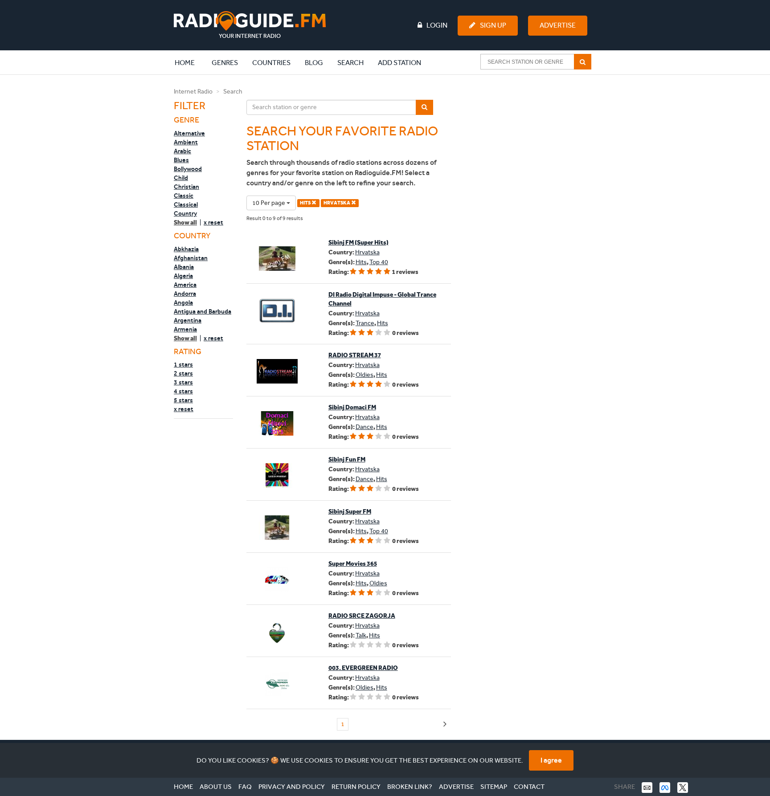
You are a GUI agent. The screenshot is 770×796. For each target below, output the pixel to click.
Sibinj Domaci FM (352, 407)
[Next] (445, 724)
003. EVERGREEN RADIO (363, 668)
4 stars (183, 391)
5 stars (183, 400)
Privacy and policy (291, 787)
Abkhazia (186, 249)
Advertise (558, 25)
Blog (314, 62)
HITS (305, 203)
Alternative (189, 133)
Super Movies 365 (352, 563)
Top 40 (378, 262)
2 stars (183, 373)
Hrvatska (367, 252)
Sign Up (493, 25)
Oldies (364, 375)
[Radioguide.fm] (250, 24)
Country (185, 213)
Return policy (356, 787)
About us (216, 787)
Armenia (185, 329)
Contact (529, 787)
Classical (186, 204)
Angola (183, 302)
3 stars (183, 382)
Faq (245, 787)
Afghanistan (191, 257)
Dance (364, 427)
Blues (181, 159)
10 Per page (269, 203)
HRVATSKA (337, 203)
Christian (186, 186)
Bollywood (188, 168)
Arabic (182, 151)
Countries (271, 62)
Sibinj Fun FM (346, 459)
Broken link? (409, 787)
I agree (551, 760)
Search (350, 62)
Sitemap (493, 787)
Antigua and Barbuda (202, 311)
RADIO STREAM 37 (354, 355)
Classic (183, 195)
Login (436, 25)
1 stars (183, 364)
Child (181, 177)
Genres (225, 62)
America (185, 284)
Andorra (185, 293)
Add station (399, 62)
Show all (185, 222)
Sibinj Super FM (349, 511)
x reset (213, 222)
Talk (361, 635)
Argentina (187, 320)
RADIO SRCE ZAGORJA (361, 616)
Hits (361, 262)
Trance (365, 323)
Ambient (186, 142)
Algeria (183, 275)
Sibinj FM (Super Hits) (358, 242)
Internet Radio (193, 91)
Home (189, 62)
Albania (184, 266)
